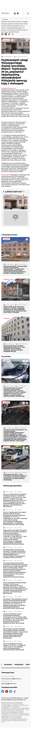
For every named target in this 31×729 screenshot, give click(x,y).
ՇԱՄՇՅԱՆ (8, 664)
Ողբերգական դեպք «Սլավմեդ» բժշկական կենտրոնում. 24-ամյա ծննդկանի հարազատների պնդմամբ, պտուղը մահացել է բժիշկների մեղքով (14, 348)
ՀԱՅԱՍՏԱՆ (19, 664)
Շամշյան (6, 40)
